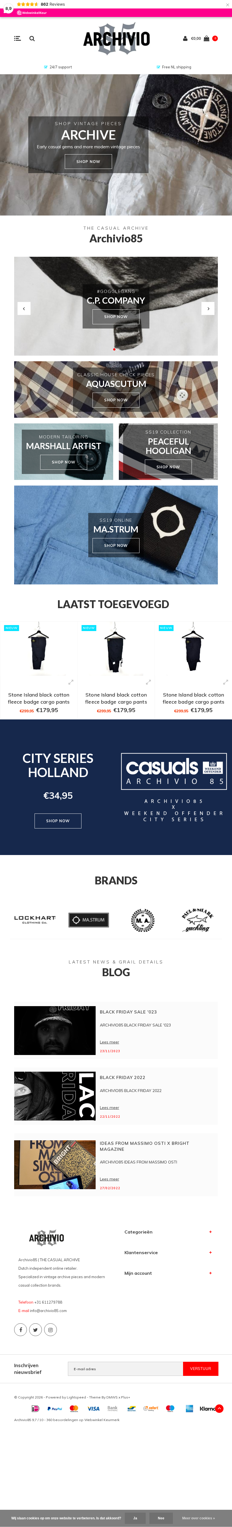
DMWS (112, 1397)
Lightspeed (76, 1397)
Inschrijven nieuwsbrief (28, 1368)
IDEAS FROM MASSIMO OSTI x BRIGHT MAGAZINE (145, 1146)
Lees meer (109, 1042)
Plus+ (125, 1397)
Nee (161, 1518)
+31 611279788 (48, 1302)
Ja (135, 1518)
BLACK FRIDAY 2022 (122, 1077)
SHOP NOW (116, 316)
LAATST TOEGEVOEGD (113, 604)
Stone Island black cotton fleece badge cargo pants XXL (39, 698)
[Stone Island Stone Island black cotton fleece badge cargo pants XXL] (38, 649)
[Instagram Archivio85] (50, 1329)
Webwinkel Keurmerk (101, 1420)
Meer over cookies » (198, 1518)
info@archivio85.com (48, 1310)
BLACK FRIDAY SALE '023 (128, 1012)
